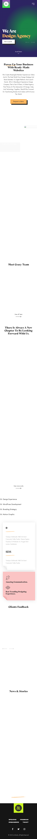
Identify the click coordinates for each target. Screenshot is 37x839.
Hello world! (7, 699)
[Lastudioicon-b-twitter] (18, 829)
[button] (18, 52)
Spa (3, 726)
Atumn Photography (18, 446)
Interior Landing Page (18, 350)
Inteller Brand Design (18, 423)
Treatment (8, 726)
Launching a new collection (13, 723)
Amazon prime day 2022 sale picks (16, 772)
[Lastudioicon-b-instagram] (24, 829)
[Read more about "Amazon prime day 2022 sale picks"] (18, 761)
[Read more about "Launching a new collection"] (18, 713)
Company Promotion (18, 469)
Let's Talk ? (18, 793)
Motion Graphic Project (18, 399)
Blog (4, 702)
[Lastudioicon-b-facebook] (13, 829)
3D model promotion (18, 374)
